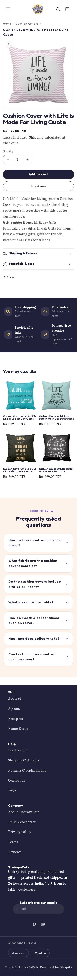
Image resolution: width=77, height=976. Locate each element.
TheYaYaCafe (28, 967)
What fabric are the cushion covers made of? (32, 563)
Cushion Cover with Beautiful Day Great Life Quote (56, 470)
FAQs (12, 790)
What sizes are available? (31, 602)
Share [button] (11, 277)
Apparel (14, 698)
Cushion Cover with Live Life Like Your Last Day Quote (20, 417)
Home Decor (18, 729)
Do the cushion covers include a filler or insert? (34, 584)
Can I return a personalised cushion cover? (32, 656)
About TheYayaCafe (23, 812)
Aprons (14, 708)
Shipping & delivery (24, 760)
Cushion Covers (27, 23)
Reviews (14, 852)
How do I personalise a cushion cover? (35, 542)
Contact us (16, 780)
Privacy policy (19, 832)
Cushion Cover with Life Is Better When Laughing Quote (56, 417)
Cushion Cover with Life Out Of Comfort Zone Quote (19, 470)
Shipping (36, 137)
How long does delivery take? (34, 638)
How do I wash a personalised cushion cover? (33, 620)
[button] (8, 9)
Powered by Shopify (56, 967)
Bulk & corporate (22, 822)
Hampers (15, 718)
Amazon (18, 953)
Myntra (40, 953)
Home (7, 23)
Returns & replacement (27, 770)
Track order (17, 750)
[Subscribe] (59, 909)
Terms (13, 842)
